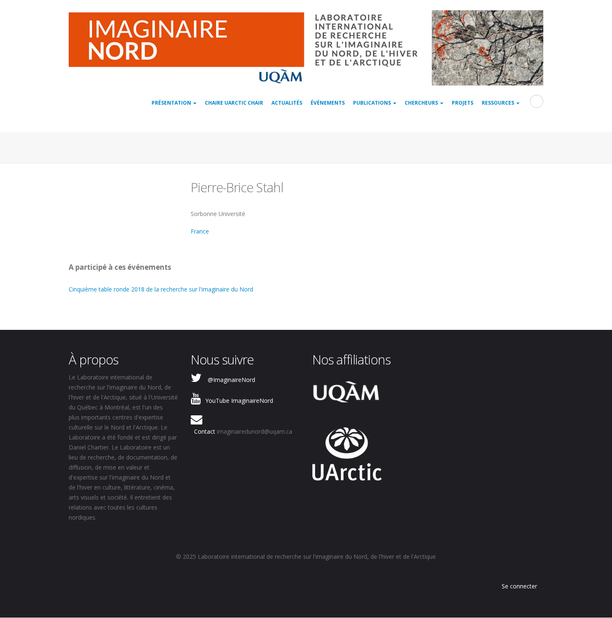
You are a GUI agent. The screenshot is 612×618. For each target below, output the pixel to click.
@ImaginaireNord (231, 380)
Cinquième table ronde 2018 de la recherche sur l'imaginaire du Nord (161, 289)
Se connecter (519, 586)
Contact (204, 431)
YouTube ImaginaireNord (239, 400)
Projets (462, 102)
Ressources (498, 102)
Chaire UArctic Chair (234, 102)
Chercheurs (422, 102)
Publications (372, 102)
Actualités (286, 102)
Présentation (172, 102)
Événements (328, 102)
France (200, 231)
